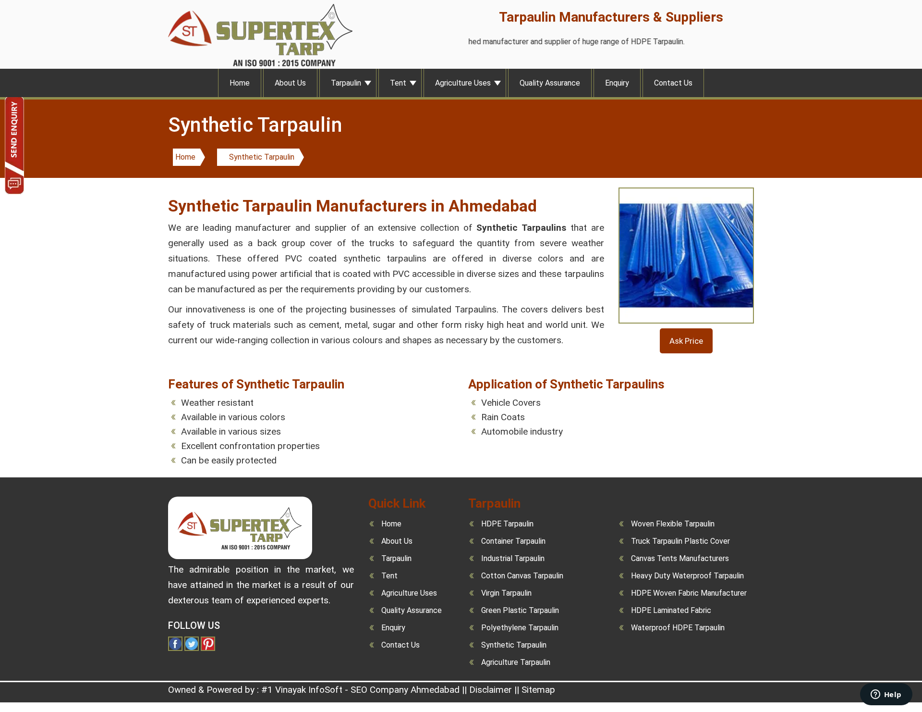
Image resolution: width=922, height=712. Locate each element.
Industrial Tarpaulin (513, 558)
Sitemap (538, 689)
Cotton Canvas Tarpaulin (522, 575)
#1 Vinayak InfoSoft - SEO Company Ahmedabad (360, 689)
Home (240, 82)
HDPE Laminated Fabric (671, 610)
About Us (290, 82)
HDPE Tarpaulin (507, 523)
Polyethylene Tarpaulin (519, 627)
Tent (398, 82)
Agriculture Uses (463, 82)
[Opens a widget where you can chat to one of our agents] (886, 695)
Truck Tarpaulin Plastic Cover (680, 541)
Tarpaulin (346, 82)
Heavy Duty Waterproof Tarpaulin (687, 575)
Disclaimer (490, 689)
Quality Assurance (550, 82)
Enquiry (617, 82)
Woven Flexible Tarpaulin (673, 523)
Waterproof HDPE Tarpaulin (678, 627)
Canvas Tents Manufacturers (680, 558)
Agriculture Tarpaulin (515, 662)
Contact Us (673, 82)
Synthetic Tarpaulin (261, 157)
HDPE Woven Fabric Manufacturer (689, 593)
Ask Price (686, 341)
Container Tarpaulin (513, 541)
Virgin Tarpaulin (506, 593)
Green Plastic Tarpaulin (520, 610)
